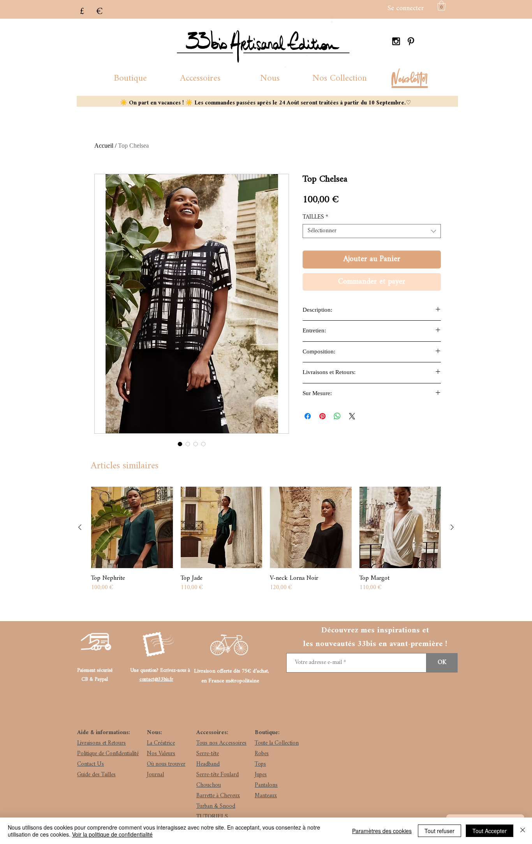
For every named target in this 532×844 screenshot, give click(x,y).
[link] (441, 6)
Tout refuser (439, 831)
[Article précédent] (80, 527)
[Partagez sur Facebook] (307, 416)
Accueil (103, 145)
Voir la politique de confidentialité (112, 834)
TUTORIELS (212, 815)
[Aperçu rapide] (132, 528)
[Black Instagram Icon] (396, 41)
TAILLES (315, 217)
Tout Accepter (489, 831)
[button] (130, 78)
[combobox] (372, 231)
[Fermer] (522, 831)
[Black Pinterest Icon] (410, 41)
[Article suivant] (452, 527)
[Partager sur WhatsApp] (337, 416)
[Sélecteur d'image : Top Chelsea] (180, 444)
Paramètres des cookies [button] (382, 831)
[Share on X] (352, 416)
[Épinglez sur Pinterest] (322, 416)
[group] (266, 543)
